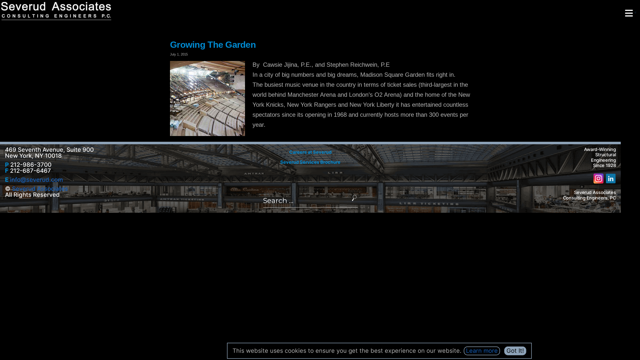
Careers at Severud (310, 152)
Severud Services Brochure (310, 162)
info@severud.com (36, 179)
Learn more (482, 350)
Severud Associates (40, 188)
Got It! (515, 350)
